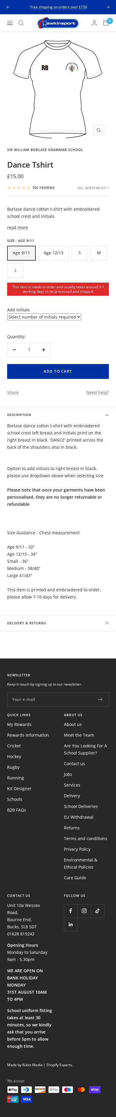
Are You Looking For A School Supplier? (85, 749)
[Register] (100, 699)
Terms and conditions (85, 838)
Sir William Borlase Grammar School (45, 149)
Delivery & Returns (26, 623)
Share (13, 392)
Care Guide (75, 877)
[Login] (94, 22)
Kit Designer (19, 788)
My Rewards (19, 724)
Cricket (14, 746)
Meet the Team (79, 735)
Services (72, 785)
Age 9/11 (21, 253)
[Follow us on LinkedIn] (70, 924)
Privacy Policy (77, 849)
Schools (14, 799)
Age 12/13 (53, 253)
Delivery (72, 795)
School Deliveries (81, 806)
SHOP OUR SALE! (59, 8)
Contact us (74, 763)
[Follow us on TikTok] (97, 911)
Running (15, 778)
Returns (72, 828)
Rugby (13, 767)
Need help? (97, 392)
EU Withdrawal (78, 817)
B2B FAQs (16, 810)
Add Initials (18, 310)
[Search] (21, 23)
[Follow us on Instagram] (84, 911)
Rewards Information (28, 735)
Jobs (68, 774)
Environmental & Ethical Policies (80, 863)
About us (73, 724)
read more (17, 227)
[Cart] (106, 23)
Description (19, 414)
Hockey (14, 756)
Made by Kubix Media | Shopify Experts (39, 1064)
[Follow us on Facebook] (70, 911)
